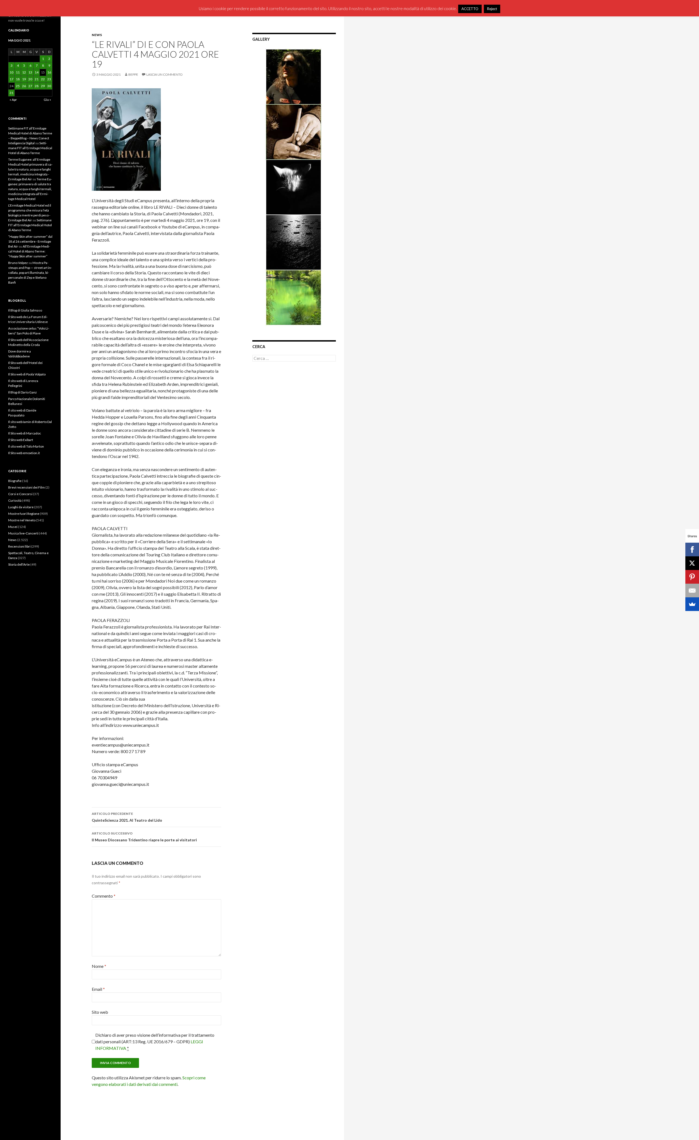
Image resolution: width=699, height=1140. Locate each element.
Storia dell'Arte (19, 564)
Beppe (133, 74)
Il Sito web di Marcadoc (24, 433)
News (97, 35)
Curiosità (15, 500)
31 (11, 93)
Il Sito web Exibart (20, 440)
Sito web (100, 1012)
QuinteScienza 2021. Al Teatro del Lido (127, 817)
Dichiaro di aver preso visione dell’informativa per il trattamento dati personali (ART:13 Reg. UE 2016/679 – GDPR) (154, 1041)
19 (24, 79)
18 (18, 79)
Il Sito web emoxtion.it (24, 453)
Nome (99, 966)
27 (30, 86)
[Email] (692, 590)
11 (18, 72)
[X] (692, 563)
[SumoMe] (692, 604)
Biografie (15, 481)
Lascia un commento (164, 74)
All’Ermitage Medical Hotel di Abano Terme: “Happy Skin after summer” (29, 251)
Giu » (47, 100)
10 (11, 72)
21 (36, 79)
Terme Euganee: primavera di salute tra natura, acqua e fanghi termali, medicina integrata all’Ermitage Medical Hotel (30, 189)
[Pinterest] (692, 577)
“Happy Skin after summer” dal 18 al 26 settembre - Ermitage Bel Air (30, 241)
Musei (12, 527)
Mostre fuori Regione (23, 514)
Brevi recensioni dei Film (26, 487)
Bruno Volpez (18, 263)
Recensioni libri (19, 546)
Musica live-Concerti (23, 533)
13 (30, 72)
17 (11, 79)
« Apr (13, 100)
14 (36, 72)
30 (49, 86)
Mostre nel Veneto (21, 520)
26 (24, 86)
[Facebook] (692, 549)
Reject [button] (492, 9)
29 (43, 86)
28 (36, 86)
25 (18, 86)
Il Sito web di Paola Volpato (27, 374)
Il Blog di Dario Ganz (22, 392)
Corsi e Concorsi (20, 494)
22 (43, 79)
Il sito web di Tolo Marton (26, 446)
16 (49, 72)
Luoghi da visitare (21, 507)
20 (30, 79)
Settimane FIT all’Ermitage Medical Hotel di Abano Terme (30, 148)
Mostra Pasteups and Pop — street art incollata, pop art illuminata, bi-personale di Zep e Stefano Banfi (30, 272)
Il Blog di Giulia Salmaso (25, 310)
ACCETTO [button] (469, 9)
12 (24, 72)
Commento (103, 895)
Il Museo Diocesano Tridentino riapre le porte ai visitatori (144, 836)
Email (98, 989)
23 (49, 79)
